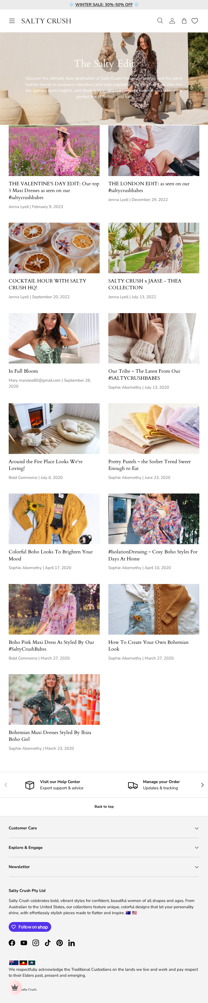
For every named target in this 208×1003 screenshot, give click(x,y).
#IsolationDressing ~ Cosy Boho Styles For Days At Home (153, 555)
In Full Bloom (23, 371)
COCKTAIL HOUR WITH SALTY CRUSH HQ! (47, 284)
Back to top (104, 806)
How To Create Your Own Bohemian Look (148, 646)
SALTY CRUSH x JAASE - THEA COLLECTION (144, 284)
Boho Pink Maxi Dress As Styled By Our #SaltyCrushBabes (51, 646)
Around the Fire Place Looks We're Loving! (46, 465)
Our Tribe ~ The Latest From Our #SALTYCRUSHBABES (144, 375)
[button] (184, 21)
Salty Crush (28, 990)
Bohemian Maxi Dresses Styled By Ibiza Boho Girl (50, 736)
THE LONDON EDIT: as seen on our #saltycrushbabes (149, 187)
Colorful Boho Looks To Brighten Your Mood (51, 555)
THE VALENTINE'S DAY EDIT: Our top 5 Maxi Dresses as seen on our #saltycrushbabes (54, 190)
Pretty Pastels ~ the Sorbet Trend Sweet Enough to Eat (149, 465)
